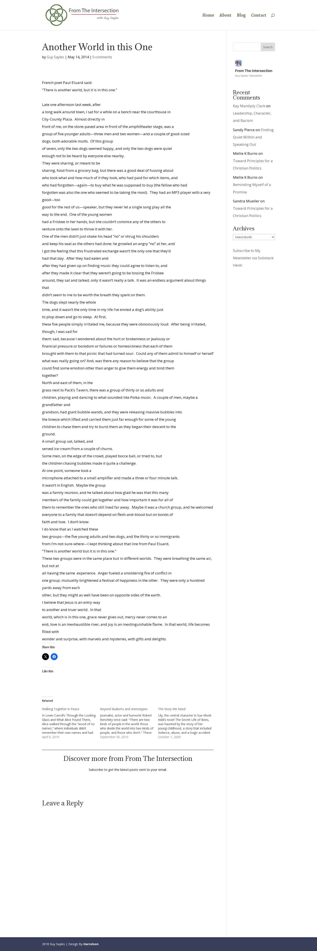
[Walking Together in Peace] (71, 723)
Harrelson (91, 944)
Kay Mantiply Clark (249, 105)
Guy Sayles (55, 57)
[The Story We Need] (187, 723)
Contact (258, 16)
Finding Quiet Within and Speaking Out (253, 137)
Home (208, 16)
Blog (241, 16)
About (225, 16)
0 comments (102, 57)
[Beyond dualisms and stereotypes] (129, 723)
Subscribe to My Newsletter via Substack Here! (253, 258)
